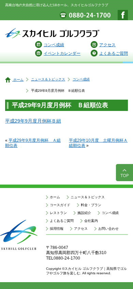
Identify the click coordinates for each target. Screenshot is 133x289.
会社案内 (91, 221)
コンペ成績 (54, 44)
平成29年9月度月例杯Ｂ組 (33, 121)
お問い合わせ (108, 228)
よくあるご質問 (113, 53)
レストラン (58, 213)
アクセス (107, 44)
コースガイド (60, 205)
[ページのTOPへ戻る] (124, 178)
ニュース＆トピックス (48, 79)
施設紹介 (84, 213)
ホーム (18, 79)
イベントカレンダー (62, 53)
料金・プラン (91, 205)
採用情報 (56, 228)
